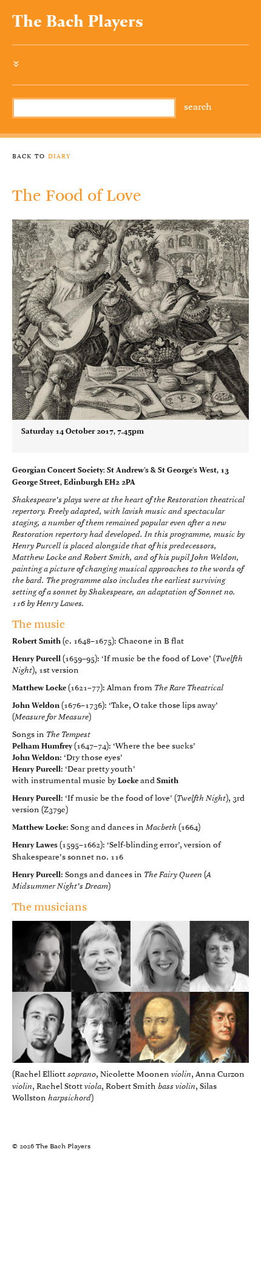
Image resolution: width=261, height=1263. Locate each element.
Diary (59, 156)
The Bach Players (77, 22)
